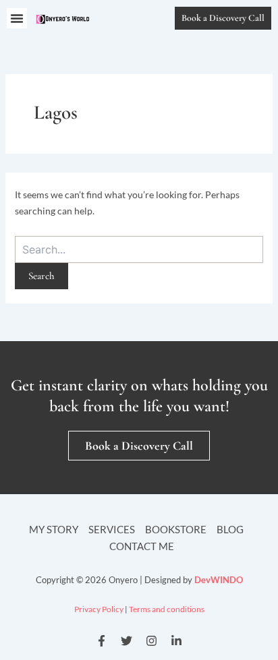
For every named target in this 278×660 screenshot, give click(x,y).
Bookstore (175, 529)
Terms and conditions (166, 609)
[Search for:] (139, 249)
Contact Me (141, 546)
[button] (17, 18)
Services (111, 529)
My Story (53, 529)
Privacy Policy (98, 609)
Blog (230, 529)
